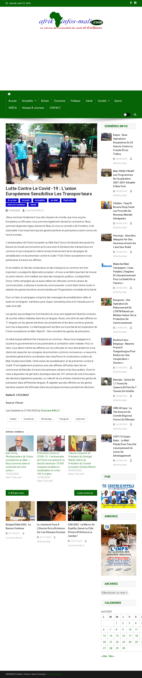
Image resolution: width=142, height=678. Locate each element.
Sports (118, 100)
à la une (12, 200)
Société (102, 100)
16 (123, 635)
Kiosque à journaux (33, 107)
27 (104, 648)
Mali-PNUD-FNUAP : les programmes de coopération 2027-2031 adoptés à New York (124, 179)
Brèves (45, 100)
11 (136, 629)
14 (110, 635)
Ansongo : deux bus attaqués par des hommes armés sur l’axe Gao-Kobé (124, 241)
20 (104, 642)
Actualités (27, 100)
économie (59, 100)
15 (117, 635)
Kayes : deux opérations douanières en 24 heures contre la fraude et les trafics (123, 144)
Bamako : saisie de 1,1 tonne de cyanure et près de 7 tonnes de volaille (124, 385)
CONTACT (55, 107)
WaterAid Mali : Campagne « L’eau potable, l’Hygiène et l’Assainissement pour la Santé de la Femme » (124, 273)
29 (117, 648)
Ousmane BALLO (34, 210)
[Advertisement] (71, 64)
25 (136, 642)
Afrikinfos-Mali (44, 541)
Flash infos (68, 200)
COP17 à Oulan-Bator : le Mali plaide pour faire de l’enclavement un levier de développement (124, 446)
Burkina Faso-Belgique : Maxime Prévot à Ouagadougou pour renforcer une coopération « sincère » (124, 351)
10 (130, 629)
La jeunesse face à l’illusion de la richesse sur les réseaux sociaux (51, 528)
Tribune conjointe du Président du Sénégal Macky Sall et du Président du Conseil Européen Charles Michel (81, 460)
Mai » (111, 656)
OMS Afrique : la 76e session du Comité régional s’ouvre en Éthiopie (124, 414)
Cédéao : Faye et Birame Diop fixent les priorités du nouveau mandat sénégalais (123, 211)
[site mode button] (126, 114)
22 (117, 642)
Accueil (12, 100)
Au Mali (54, 200)
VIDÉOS (12, 107)
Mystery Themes (54, 674)
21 (110, 642)
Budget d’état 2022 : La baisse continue (18, 526)
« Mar (104, 656)
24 (130, 642)
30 (123, 648)
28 (110, 648)
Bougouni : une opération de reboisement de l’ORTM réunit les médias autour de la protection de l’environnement (124, 311)
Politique (75, 100)
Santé (89, 100)
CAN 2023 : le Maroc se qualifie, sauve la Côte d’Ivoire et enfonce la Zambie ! (81, 530)
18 (136, 635)
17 (130, 635)
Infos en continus (16, 204)
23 (123, 642)
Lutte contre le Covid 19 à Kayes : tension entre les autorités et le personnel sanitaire (87, 493)
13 (104, 635)
